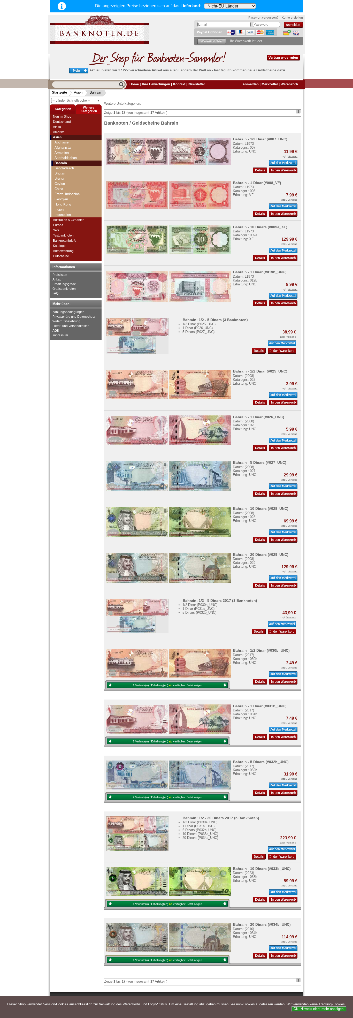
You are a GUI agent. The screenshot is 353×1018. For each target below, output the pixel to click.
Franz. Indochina (67, 194)
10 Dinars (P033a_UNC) (200, 834)
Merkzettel (270, 84)
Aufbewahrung (63, 251)
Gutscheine (61, 256)
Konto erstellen (292, 17)
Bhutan (60, 173)
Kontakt (179, 84)
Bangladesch (64, 168)
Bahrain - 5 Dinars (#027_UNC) (259, 462)
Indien (59, 209)
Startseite (59, 92)
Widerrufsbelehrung (66, 321)
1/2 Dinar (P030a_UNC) (199, 605)
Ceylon (60, 184)
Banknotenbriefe (64, 240)
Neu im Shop (62, 116)
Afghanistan (63, 147)
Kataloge (59, 246)
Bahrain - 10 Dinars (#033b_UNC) (262, 869)
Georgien (61, 199)
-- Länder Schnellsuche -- (76, 100)
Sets (56, 230)
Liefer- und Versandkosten (70, 326)
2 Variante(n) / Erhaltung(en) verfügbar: (167, 797)
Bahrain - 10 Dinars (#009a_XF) (260, 227)
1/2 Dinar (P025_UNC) (199, 324)
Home (134, 84)
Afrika (57, 127)
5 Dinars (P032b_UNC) (199, 612)
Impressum (60, 335)
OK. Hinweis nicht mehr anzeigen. (319, 1009)
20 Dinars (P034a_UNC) (200, 838)
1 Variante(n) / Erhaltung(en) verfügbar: (167, 685)
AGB (55, 330)
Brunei (59, 178)
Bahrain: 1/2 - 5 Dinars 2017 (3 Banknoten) (220, 600)
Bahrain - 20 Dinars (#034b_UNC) (262, 924)
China (59, 189)
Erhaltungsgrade (64, 284)
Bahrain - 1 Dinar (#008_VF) (257, 183)
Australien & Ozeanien (69, 220)
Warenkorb (289, 84)
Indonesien (63, 215)
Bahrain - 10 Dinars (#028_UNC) (260, 508)
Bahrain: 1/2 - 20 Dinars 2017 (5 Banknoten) (221, 818)
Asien (78, 92)
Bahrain (95, 92)
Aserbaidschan (66, 158)
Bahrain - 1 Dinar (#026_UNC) (258, 417)
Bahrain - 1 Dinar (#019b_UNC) (260, 272)
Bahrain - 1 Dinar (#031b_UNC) (260, 706)
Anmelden (250, 84)
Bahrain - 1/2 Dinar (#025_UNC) (260, 371)
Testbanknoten (63, 235)
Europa (58, 225)
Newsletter (196, 84)
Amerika (59, 132)
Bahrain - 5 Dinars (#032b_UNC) (261, 762)
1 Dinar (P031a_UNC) (198, 609)
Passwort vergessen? (263, 17)
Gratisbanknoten (64, 289)
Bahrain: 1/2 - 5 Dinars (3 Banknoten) (215, 320)
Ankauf (57, 279)
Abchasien (62, 142)
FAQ (55, 293)
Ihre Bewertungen (156, 84)
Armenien (62, 153)
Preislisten (59, 275)
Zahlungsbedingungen (68, 312)
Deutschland (62, 122)
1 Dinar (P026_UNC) (197, 328)
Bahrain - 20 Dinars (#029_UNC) (260, 554)
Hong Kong (63, 204)
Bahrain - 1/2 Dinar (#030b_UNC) (261, 650)
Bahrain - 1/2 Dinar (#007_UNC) (260, 139)
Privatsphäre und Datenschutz (73, 316)
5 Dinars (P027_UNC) (198, 332)
